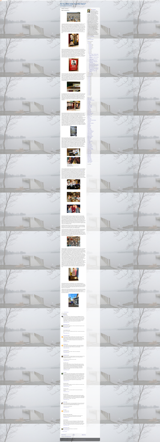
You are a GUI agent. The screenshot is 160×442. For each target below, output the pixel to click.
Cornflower (89, 108)
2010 (89, 91)
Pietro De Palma (65, 335)
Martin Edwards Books (90, 39)
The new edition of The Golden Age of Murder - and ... (93, 69)
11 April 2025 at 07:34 (66, 360)
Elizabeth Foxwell (90, 114)
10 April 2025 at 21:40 (66, 341)
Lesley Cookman (90, 130)
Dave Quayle (89, 110)
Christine (64, 315)
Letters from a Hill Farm (91, 131)
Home (74, 434)
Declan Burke (89, 112)
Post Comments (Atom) (68, 436)
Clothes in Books (90, 107)
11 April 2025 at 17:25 (66, 380)
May (89, 52)
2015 (89, 86)
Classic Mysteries (90, 106)
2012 (89, 89)
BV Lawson (89, 104)
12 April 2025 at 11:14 (66, 407)
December (90, 44)
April (89, 53)
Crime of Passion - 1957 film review (93, 54)
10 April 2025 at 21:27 (66, 327)
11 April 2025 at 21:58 (66, 399)
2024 (89, 76)
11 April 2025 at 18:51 (66, 386)
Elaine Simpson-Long (90, 113)
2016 (89, 85)
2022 (89, 78)
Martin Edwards (65, 324)
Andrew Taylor (89, 99)
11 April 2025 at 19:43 (66, 391)
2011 (89, 90)
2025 (89, 43)
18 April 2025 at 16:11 (66, 425)
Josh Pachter (65, 350)
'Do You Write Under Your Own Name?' (73, 4)
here (81, 170)
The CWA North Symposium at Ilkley (93, 64)
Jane (64, 372)
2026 (89, 42)
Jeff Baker (64, 344)
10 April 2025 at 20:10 (66, 322)
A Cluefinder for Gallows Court (93, 60)
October (90, 46)
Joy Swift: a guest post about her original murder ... (93, 59)
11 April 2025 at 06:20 (66, 352)
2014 (89, 87)
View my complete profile (91, 36)
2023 (89, 77)
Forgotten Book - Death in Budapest (93, 65)
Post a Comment (65, 431)
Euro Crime (89, 115)
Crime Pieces (89, 109)
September (90, 47)
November (90, 45)
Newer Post (63, 434)
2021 (89, 79)
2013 (89, 88)
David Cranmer (90, 111)
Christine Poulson (90, 105)
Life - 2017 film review (92, 63)
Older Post (84, 434)
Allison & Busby (90, 98)
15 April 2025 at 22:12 (66, 417)
